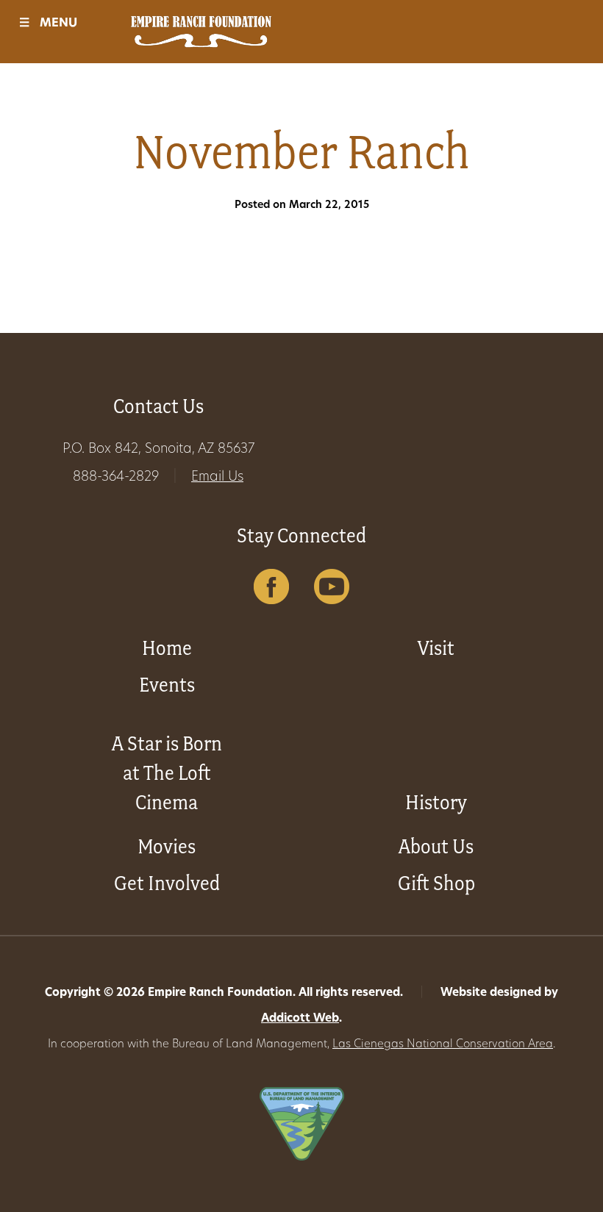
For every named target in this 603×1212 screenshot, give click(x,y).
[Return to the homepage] (201, 32)
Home (167, 648)
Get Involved (167, 883)
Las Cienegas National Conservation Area (442, 1044)
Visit (436, 648)
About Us (436, 846)
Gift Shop (436, 883)
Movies (167, 846)
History (436, 802)
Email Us (217, 477)
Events (167, 685)
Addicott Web (300, 1019)
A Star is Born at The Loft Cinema (167, 772)
